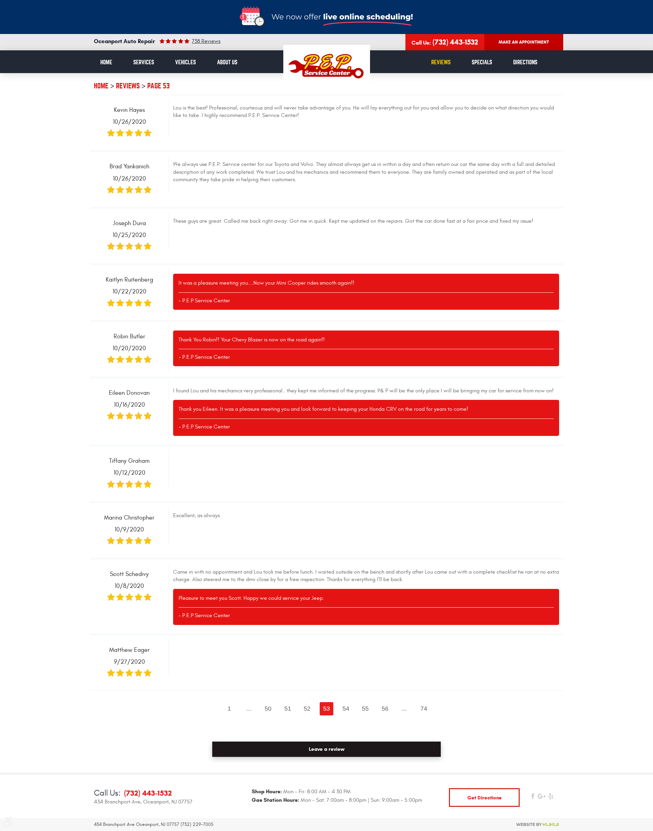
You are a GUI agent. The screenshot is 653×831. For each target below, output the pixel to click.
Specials (482, 62)
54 (345, 708)
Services (143, 62)
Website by (537, 824)
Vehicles (185, 62)
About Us (227, 62)
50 (268, 708)
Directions (525, 62)
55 (365, 708)
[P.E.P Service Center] (326, 66)
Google (541, 797)
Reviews (441, 62)
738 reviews (206, 41)
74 (423, 708)
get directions (484, 797)
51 (287, 708)
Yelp (550, 797)
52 (307, 708)
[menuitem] (106, 62)
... (248, 708)
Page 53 (158, 85)
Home (106, 62)
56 (385, 708)
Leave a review (327, 749)
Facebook (532, 797)
